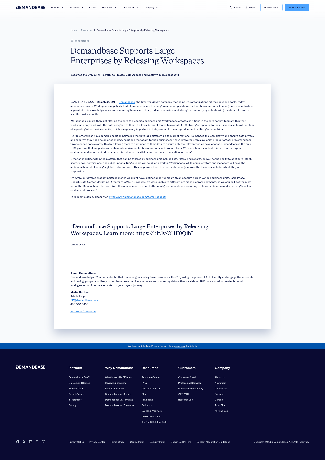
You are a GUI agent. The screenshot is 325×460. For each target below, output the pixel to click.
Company (149, 7)
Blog (144, 394)
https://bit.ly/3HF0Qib (163, 233)
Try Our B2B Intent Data (154, 422)
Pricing (92, 7)
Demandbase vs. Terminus (119, 399)
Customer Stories (151, 388)
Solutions (75, 7)
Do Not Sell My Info (181, 441)
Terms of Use (118, 441)
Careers (219, 399)
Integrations (75, 399)
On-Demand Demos (79, 382)
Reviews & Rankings (115, 382)
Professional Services (189, 382)
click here (180, 345)
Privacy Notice (76, 441)
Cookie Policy (137, 441)
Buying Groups (76, 394)
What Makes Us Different (118, 377)
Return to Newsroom (83, 311)
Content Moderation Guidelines (213, 441)
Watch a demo (271, 7)
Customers (128, 7)
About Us (220, 377)
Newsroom (220, 382)
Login (252, 7)
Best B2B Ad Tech (114, 388)
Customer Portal (187, 377)
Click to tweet (77, 244)
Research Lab (185, 399)
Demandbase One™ (79, 377)
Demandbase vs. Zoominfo (119, 405)
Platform (55, 7)
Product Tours (76, 388)
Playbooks (147, 399)
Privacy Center (97, 441)
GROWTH (183, 394)
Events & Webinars (152, 410)
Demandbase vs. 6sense (118, 394)
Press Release (81, 40)
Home (73, 30)
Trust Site (220, 405)
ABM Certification (151, 416)
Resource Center (151, 377)
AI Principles (221, 410)
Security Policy (157, 441)
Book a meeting (297, 7)
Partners (219, 394)
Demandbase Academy (190, 388)
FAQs (144, 382)
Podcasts (147, 405)
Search (237, 7)
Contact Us (221, 388)
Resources (107, 7)
